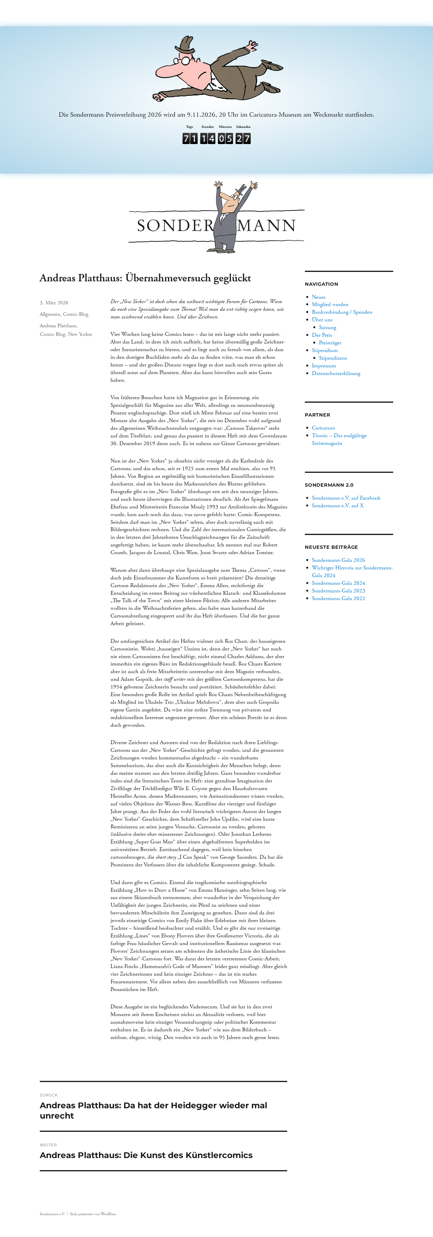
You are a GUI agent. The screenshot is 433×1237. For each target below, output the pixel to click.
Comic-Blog (75, 314)
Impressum (324, 365)
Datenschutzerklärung (336, 373)
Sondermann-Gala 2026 (338, 560)
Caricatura (323, 428)
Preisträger (330, 342)
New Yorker (80, 334)
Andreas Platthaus (58, 325)
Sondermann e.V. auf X (337, 505)
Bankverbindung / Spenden (342, 312)
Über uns (322, 319)
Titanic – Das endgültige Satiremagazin (339, 439)
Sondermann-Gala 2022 (338, 598)
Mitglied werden (330, 304)
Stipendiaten (333, 358)
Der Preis (322, 335)
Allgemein (50, 314)
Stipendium (325, 350)
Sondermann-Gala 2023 (338, 590)
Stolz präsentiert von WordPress (93, 1214)
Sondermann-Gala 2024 (338, 583)
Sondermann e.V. (52, 1214)
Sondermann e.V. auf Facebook (346, 498)
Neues (318, 297)
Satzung (327, 327)
